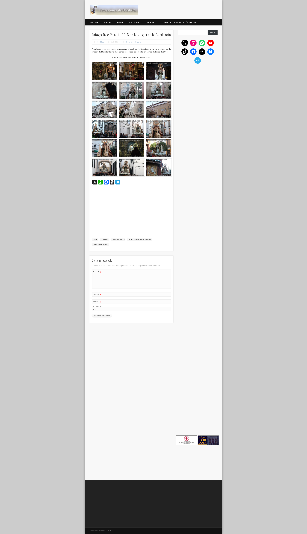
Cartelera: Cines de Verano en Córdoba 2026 (177, 22)
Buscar (212, 32)
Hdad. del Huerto (119, 240)
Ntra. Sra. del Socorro (101, 244)
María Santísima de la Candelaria (140, 240)
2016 (95, 240)
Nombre (97, 295)
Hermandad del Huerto (133, 42)
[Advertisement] (131, 214)
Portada (94, 22)
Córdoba (105, 240)
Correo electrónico (97, 303)
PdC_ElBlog (100, 42)
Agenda (120, 22)
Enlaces (150, 22)
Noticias (107, 22)
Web (95, 309)
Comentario (97, 272)
